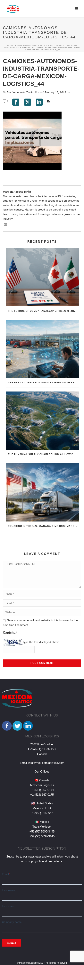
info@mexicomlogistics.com (46, 762)
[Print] (50, 101)
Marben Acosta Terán (20, 92)
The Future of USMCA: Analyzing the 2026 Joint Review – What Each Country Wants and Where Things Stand (43, 311)
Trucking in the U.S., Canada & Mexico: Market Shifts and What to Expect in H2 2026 (43, 526)
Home (10, 45)
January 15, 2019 (55, 92)
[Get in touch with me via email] (5, 225)
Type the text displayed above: (41, 642)
